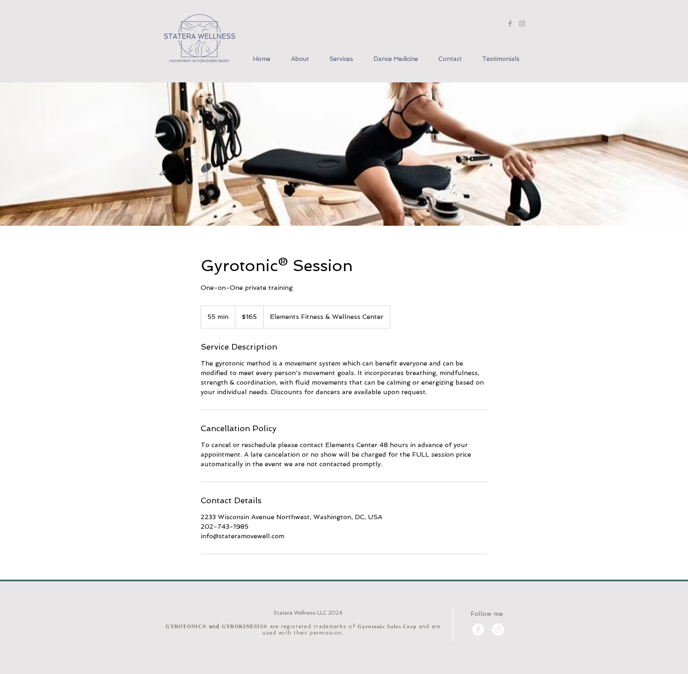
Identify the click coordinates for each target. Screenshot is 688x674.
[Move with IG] (522, 23)
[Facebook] (510, 23)
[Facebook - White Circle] (478, 629)
